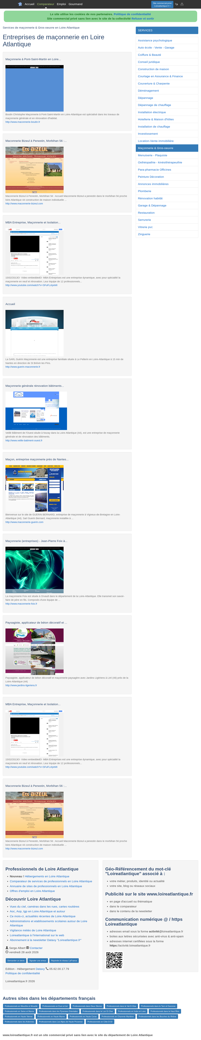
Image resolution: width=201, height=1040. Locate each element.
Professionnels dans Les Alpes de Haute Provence (61, 1022)
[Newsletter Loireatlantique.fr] (176, 4)
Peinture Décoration (151, 176)
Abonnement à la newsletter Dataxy (45, 940)
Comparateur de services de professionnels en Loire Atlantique (51, 881)
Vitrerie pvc (145, 227)
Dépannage (145, 97)
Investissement (148, 133)
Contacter (36, 947)
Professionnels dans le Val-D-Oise (121, 1006)
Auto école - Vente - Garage (156, 47)
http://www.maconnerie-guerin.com (24, 522)
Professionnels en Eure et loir (55, 1006)
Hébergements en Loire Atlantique (47, 876)
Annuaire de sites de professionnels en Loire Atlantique (46, 886)
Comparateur (45, 4)
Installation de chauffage (154, 126)
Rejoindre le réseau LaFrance (64, 960)
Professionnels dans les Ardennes (19, 1022)
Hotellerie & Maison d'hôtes (156, 119)
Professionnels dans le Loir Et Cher (98, 1011)
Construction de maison (153, 69)
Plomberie (144, 191)
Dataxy (40, 968)
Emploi (61, 4)
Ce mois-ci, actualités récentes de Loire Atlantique (42, 916)
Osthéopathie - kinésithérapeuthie (160, 162)
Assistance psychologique (155, 40)
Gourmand (75, 4)
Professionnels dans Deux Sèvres (87, 1006)
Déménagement (148, 90)
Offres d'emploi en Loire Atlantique (32, 890)
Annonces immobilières (153, 184)
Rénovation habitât (150, 198)
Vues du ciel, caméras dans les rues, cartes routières (44, 906)
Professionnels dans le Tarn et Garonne (158, 1006)
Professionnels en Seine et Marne (19, 1011)
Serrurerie (144, 219)
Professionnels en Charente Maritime (118, 1016)
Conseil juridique (149, 61)
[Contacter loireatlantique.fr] (182, 4)
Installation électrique (152, 112)
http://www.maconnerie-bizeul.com (24, 203)
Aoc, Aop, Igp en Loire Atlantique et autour (37, 911)
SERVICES (145, 30)
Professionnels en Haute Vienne (19, 1016)
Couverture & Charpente (154, 83)
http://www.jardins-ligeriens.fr (21, 685)
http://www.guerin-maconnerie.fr (22, 366)
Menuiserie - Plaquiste (152, 155)
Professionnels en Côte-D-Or (100, 1022)
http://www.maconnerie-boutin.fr (22, 121)
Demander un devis (16, 960)
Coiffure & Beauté (149, 54)
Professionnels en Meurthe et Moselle (21, 1006)
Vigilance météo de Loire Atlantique (33, 930)
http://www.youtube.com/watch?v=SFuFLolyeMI (31, 285)
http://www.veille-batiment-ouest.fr (23, 440)
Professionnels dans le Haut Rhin (165, 1011)
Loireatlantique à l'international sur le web (37, 935)
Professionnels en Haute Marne (51, 1016)
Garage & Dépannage (152, 205)
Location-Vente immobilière (156, 140)
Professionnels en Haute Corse (83, 1016)
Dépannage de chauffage (154, 105)
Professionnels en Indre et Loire (132, 1011)
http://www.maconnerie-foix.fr (21, 603)
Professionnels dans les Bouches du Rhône (157, 1016)
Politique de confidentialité (132, 14)
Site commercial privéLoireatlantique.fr (162, 4)
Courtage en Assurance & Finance (160, 76)
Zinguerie (144, 234)
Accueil (29, 4)
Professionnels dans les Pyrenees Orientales (58, 1011)
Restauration (146, 212)
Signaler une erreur (37, 960)
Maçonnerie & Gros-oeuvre (155, 148)
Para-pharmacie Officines (154, 169)
